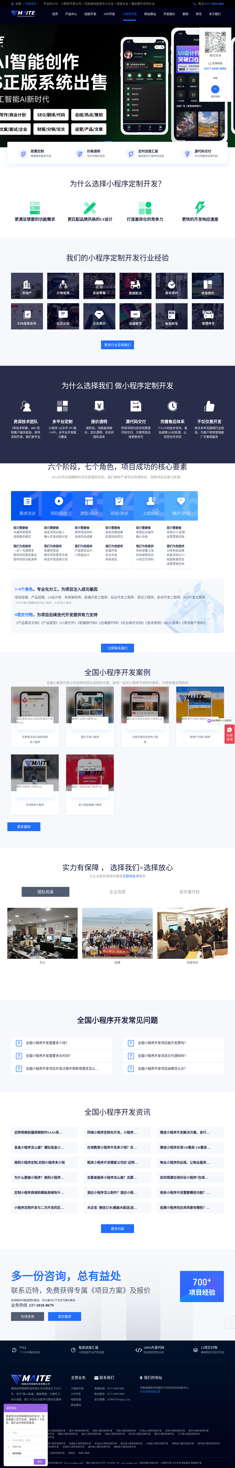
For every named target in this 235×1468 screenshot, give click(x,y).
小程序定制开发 (57, 1453)
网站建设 (150, 14)
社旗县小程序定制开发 (73, 1447)
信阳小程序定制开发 (115, 1434)
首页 (55, 14)
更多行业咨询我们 (117, 345)
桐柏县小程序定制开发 (125, 1447)
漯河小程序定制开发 (164, 1434)
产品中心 (71, 14)
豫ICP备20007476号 (95, 1463)
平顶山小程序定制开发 (151, 1430)
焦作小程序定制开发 (199, 1430)
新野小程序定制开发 (55, 1443)
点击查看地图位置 (150, 1391)
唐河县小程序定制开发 (99, 1447)
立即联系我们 (117, 648)
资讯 (199, 14)
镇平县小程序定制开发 (209, 1443)
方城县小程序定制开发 (157, 1443)
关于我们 (215, 14)
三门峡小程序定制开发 (189, 1434)
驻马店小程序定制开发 (140, 1434)
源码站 (71, 1453)
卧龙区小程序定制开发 (106, 1443)
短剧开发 (90, 14)
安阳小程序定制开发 (175, 1430)
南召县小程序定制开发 (131, 1443)
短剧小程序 (84, 1453)
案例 (185, 14)
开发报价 (169, 14)
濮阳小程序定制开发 (68, 1434)
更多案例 (23, 827)
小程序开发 (129, 14)
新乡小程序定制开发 (79, 1430)
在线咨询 (27, 1317)
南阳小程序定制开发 (102, 1430)
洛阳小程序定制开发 (55, 1430)
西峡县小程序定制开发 (183, 1443)
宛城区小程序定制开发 (80, 1443)
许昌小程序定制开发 (126, 1430)
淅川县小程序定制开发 (48, 1447)
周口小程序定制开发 (91, 1434)
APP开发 (109, 14)
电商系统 (76, 1399)
